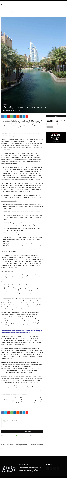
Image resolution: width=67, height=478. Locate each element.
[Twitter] (5, 12)
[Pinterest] (8, 116)
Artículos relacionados (18, 431)
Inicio (2, 15)
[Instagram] (3, 12)
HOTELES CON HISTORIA (33, 476)
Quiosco (19, 476)
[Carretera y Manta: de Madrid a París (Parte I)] (22, 439)
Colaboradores (60, 476)
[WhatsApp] (11, 116)
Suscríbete (49, 476)
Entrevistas (24, 476)
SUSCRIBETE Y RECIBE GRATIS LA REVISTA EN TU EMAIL (56, 121)
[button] (11, 12)
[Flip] (27, 116)
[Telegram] (24, 116)
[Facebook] (1, 12)
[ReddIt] (17, 116)
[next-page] (4, 448)
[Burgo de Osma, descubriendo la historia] (36, 439)
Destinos (6, 15)
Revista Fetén (7, 110)
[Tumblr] (20, 116)
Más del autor (28, 431)
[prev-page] (2, 448)
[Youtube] (7, 12)
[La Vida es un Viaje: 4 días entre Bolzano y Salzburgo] (7, 439)
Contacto (54, 476)
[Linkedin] (14, 116)
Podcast (44, 476)
